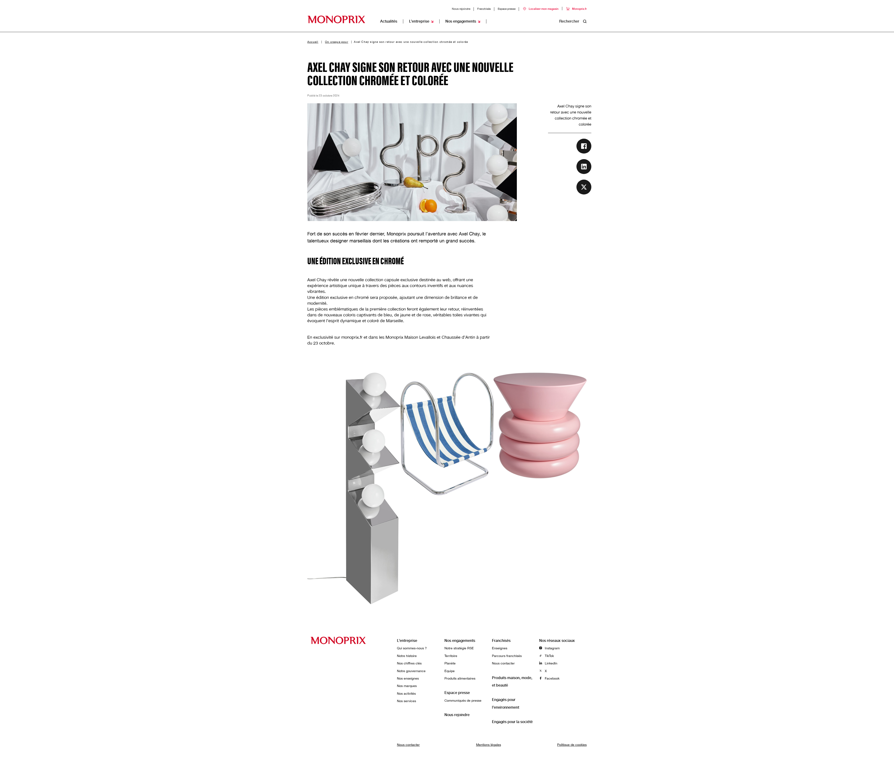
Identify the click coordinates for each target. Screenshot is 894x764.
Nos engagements (459, 640)
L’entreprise (407, 640)
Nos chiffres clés (409, 663)
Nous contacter (503, 663)
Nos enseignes (408, 678)
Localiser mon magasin (544, 8)
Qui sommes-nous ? (412, 648)
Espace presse (506, 8)
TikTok (549, 656)
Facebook (551, 678)
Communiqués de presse (462, 700)
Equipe (449, 671)
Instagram (552, 648)
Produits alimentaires (459, 678)
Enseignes (499, 648)
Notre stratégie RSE (459, 648)
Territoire (450, 656)
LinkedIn (550, 663)
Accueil (312, 42)
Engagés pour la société (512, 722)
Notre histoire (407, 656)
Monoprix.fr (579, 8)
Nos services (406, 701)
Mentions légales (488, 745)
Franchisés (484, 8)
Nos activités (406, 693)
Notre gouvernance (411, 671)
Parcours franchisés (507, 656)
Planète (450, 663)
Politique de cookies (572, 745)
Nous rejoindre (461, 8)
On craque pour (336, 42)
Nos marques (407, 686)
